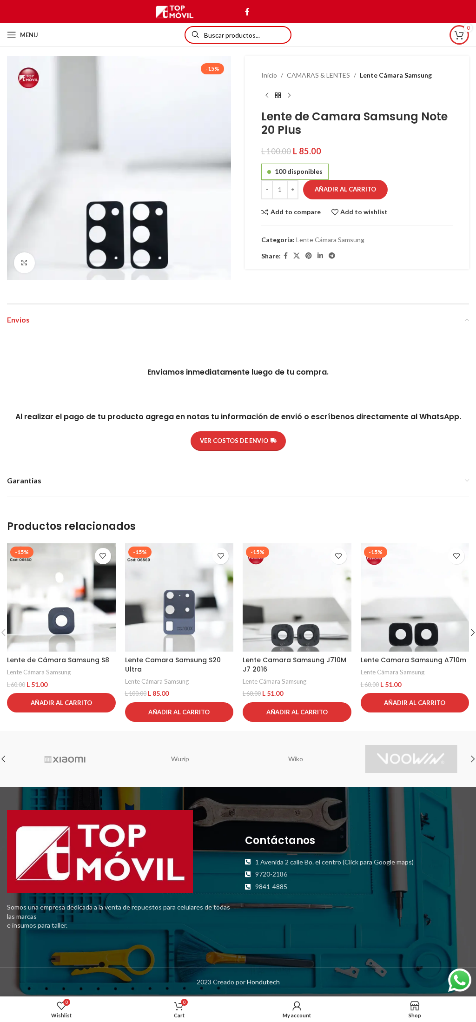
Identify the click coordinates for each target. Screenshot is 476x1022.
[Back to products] (278, 95)
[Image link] (100, 851)
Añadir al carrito (345, 189)
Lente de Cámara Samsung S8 (58, 660)
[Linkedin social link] (320, 256)
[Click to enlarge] (24, 262)
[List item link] (357, 862)
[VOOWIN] (411, 759)
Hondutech (263, 982)
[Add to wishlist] (103, 556)
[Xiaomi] (64, 759)
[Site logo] (174, 11)
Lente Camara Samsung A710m (413, 660)
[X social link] (297, 256)
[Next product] (289, 95)
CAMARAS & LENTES (318, 75)
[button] (61, 702)
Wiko (295, 759)
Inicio (269, 75)
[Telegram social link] (332, 256)
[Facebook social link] (247, 12)
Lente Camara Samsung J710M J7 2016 (294, 664)
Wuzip (180, 759)
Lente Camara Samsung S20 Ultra (173, 664)
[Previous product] (266, 95)
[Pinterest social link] (309, 256)
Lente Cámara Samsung (396, 75)
